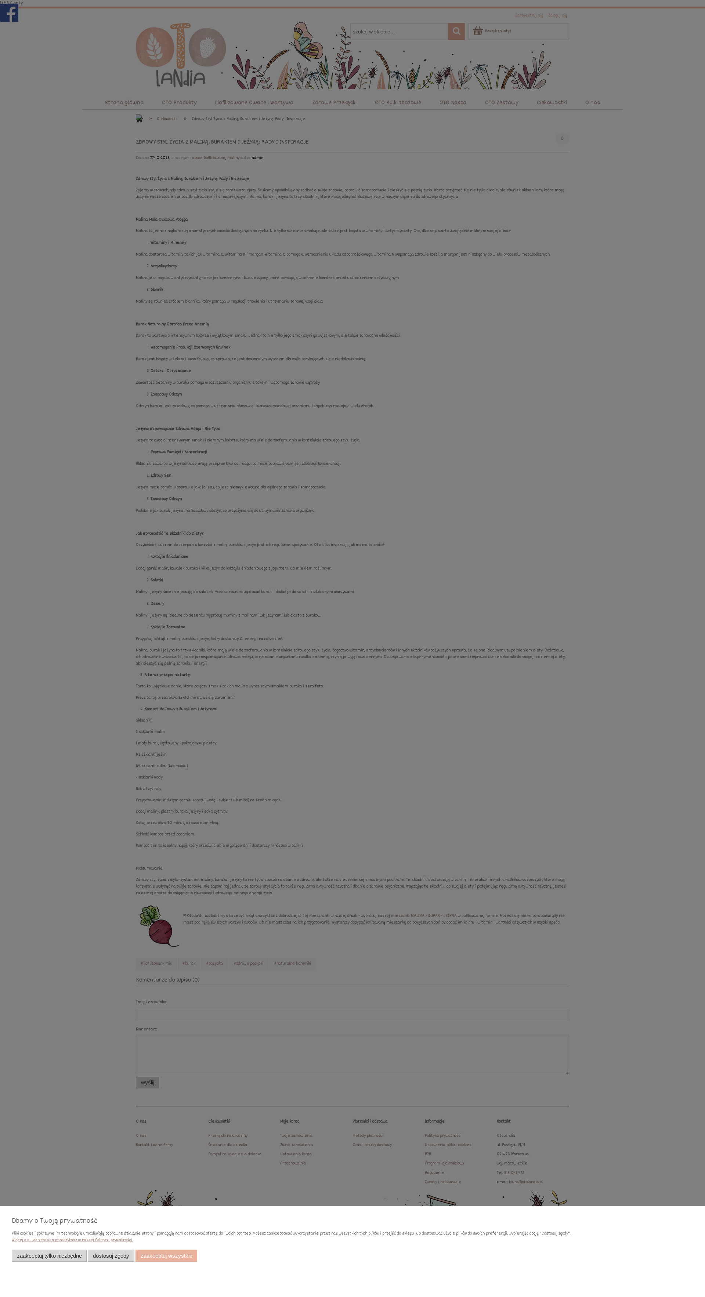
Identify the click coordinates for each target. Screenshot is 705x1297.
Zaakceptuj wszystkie (166, 1256)
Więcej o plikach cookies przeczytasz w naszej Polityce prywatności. (72, 1240)
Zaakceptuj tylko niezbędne (49, 1256)
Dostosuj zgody (111, 1256)
